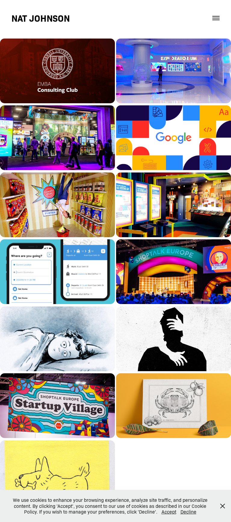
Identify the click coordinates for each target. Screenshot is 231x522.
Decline (188, 511)
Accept (169, 511)
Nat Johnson (40, 18)
